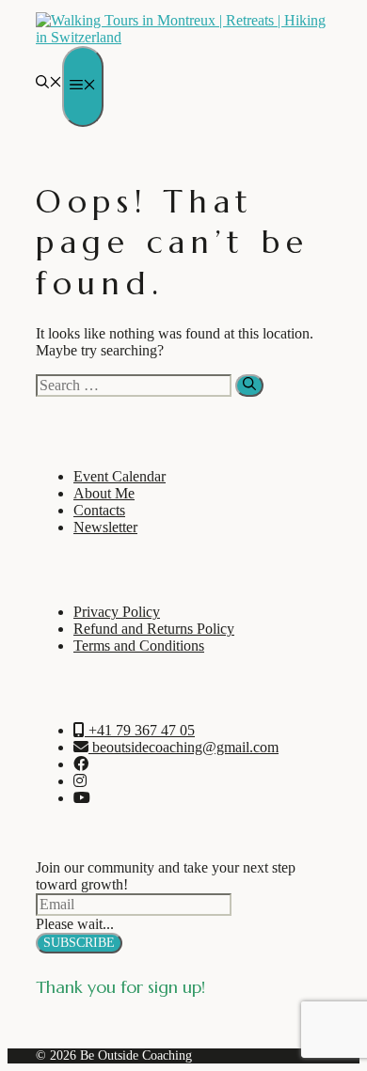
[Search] (249, 385)
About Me (104, 493)
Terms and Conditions (138, 646)
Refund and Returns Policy (153, 629)
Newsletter (105, 527)
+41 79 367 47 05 (140, 730)
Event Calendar (119, 476)
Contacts (99, 510)
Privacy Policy (116, 612)
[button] (49, 83)
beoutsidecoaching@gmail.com (183, 747)
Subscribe (79, 943)
